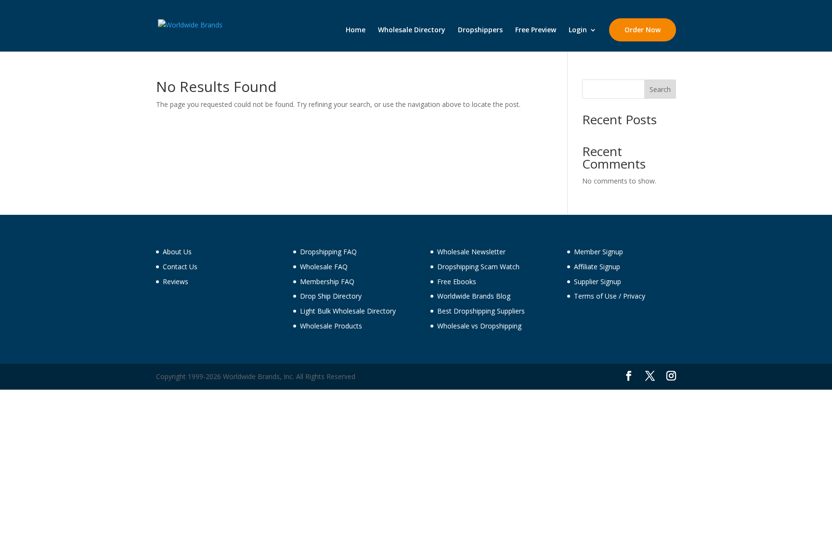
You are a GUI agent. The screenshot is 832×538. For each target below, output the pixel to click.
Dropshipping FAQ (328, 251)
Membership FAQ (327, 281)
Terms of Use (595, 296)
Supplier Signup (597, 281)
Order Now (642, 29)
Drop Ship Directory (331, 296)
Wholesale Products (331, 325)
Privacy (634, 296)
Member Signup (598, 251)
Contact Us (180, 266)
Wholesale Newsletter (471, 251)
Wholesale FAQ (324, 266)
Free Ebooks (456, 281)
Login (578, 30)
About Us (177, 251)
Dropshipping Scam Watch (478, 266)
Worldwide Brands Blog (473, 296)
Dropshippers (480, 30)
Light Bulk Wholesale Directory (348, 310)
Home (355, 30)
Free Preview (535, 30)
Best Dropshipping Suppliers (481, 310)
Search (660, 89)
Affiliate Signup (597, 266)
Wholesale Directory (411, 30)
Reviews (175, 281)
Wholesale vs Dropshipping (479, 325)
